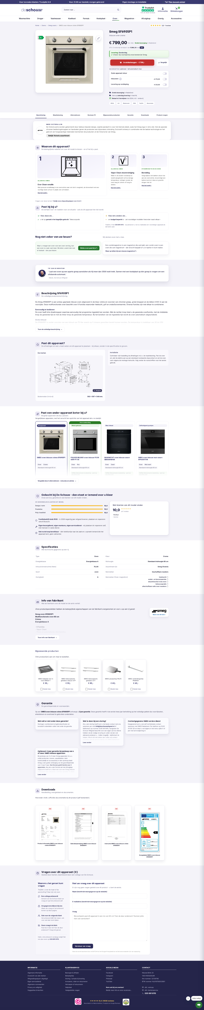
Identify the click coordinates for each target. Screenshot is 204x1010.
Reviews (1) (92, 115)
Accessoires (176, 18)
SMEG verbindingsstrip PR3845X (135, 680)
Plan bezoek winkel (177, 2)
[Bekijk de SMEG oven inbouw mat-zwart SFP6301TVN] (152, 441)
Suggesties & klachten (35, 990)
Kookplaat (101, 18)
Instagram (109, 976)
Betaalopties (69, 976)
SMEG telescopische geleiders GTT (91, 680)
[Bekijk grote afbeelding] (98, 38)
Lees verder (87, 742)
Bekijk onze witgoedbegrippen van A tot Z (67, 201)
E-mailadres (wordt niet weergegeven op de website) (92, 901)
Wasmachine (24, 18)
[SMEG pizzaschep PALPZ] (113, 669)
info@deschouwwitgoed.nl (105, 726)
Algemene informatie (35, 973)
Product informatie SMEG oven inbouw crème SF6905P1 (50, 844)
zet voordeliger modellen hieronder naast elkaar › (142, 219)
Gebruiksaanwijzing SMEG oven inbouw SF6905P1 (83, 844)
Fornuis (86, 18)
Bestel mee (47, 689)
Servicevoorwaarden (123, 951)
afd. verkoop (149, 987)
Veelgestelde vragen (72, 990)
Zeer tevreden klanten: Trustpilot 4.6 (35, 2)
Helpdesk (68, 987)
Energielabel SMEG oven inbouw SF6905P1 (149, 856)
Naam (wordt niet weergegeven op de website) (89, 891)
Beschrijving (40, 115)
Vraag (74, 911)
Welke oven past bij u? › (89, 248)
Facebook (109, 973)
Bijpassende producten (111, 115)
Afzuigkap (145, 18)
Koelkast (72, 18)
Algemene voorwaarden (36, 984)
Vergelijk (163, 62)
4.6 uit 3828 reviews (148, 13)
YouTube (109, 981)
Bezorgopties (114, 69)
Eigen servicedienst (34, 981)
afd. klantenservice (151, 990)
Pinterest (109, 978)
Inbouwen (135, 79)
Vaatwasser (56, 18)
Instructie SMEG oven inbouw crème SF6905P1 (116, 844)
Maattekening (58, 115)
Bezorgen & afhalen (72, 973)
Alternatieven (75, 115)
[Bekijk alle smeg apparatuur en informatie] (159, 612)
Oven (115, 18)
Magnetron (129, 18)
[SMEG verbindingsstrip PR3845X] (136, 669)
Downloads (145, 115)
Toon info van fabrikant (46, 637)
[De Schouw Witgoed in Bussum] (31, 10)
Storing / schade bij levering (75, 978)
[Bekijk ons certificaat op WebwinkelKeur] (78, 1002)
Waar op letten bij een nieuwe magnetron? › (121, 251)
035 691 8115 (119, 225)
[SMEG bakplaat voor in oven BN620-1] (46, 669)
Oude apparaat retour (119, 73)
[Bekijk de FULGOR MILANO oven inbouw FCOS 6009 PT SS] (85, 441)
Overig (161, 18)
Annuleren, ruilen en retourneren (76, 981)
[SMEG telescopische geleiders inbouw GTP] (68, 669)
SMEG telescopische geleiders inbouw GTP (68, 680)
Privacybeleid (110, 951)
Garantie (130, 115)
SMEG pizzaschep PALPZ (113, 679)
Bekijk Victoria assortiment (58, 136)
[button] (120, 79)
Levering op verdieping (135, 84)
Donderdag (123, 52)
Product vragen (162, 115)
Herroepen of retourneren (74, 984)
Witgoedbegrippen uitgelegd (38, 978)
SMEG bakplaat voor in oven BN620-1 (45, 680)
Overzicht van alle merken (37, 976)
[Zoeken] (118, 10)
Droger (40, 18)
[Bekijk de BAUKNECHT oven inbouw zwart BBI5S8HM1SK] (118, 441)
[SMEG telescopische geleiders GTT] (91, 669)
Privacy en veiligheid (35, 987)
